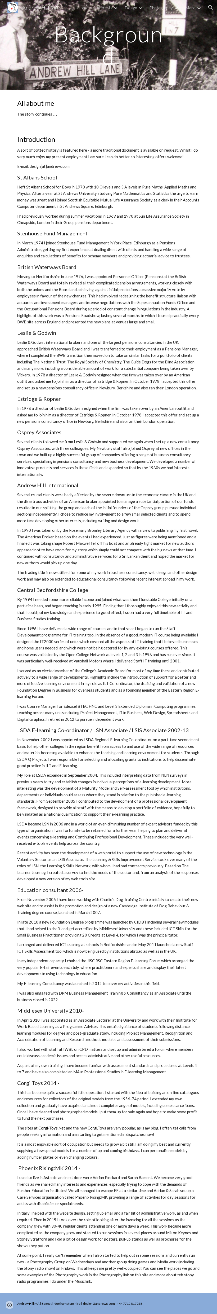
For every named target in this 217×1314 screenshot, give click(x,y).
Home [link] (83, 7)
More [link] (190, 7)
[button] (210, 7)
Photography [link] (161, 7)
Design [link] (131, 7)
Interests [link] (104, 7)
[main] (108, 45)
